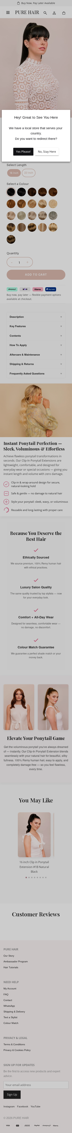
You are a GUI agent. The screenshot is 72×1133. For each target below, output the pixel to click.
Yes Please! (23, 152)
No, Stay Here (47, 152)
